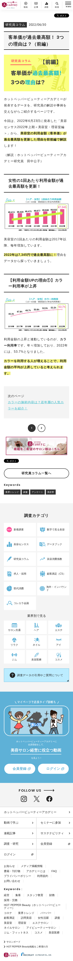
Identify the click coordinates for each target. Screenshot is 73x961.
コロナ (8, 912)
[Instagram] (24, 799)
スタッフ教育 (35, 895)
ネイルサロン (12, 927)
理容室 (22, 922)
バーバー (45, 912)
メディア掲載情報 (32, 866)
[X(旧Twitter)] (37, 799)
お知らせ (9, 866)
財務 (52, 895)
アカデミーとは (35, 871)
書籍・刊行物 (12, 871)
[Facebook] (49, 799)
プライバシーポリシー (17, 875)
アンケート (37, 492)
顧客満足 (9, 917)
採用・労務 (11, 900)
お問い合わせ (12, 881)
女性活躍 (43, 917)
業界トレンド (12, 492)
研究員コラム (15, 24)
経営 (6, 895)
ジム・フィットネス (16, 932)
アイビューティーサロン (41, 927)
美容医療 (54, 932)
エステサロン (40, 922)
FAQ (54, 871)
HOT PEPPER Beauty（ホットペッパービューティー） (32, 906)
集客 (18, 895)
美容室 (50, 492)
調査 (25, 492)
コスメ (38, 932)
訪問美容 (26, 917)
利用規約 (42, 875)
